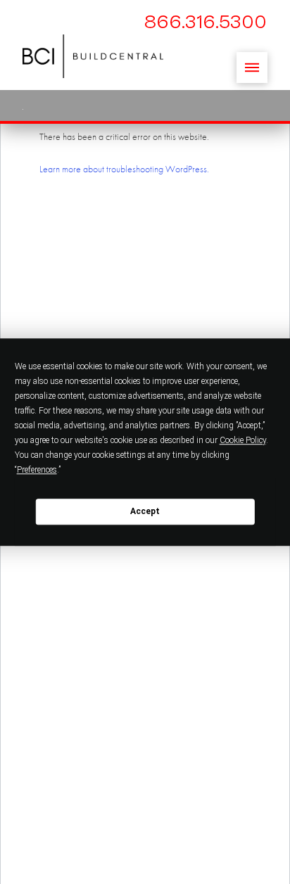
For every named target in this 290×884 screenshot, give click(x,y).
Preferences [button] (37, 470)
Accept (145, 511)
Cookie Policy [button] (243, 440)
